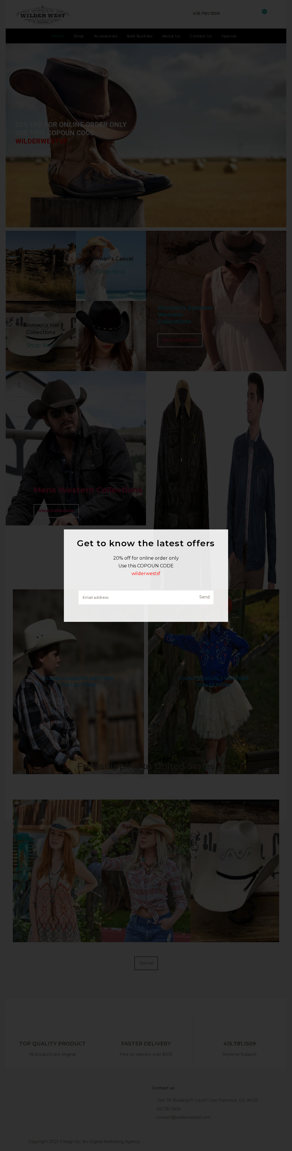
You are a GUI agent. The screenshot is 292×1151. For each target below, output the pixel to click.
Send (204, 597)
